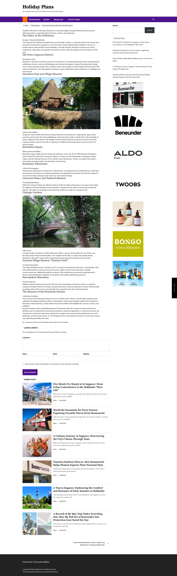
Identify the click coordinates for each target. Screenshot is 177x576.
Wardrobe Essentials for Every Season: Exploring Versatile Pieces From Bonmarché (79, 411)
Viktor (55, 400)
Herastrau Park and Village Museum (43, 322)
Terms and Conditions (41, 562)
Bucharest (29, 322)
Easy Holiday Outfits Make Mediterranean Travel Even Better (133, 59)
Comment (27, 338)
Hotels (46, 19)
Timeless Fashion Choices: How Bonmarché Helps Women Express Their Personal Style (78, 463)
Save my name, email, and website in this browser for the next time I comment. (52, 364)
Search (115, 25)
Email (55, 354)
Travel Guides (74, 19)
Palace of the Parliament (61, 322)
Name (25, 354)
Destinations (34, 19)
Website (86, 354)
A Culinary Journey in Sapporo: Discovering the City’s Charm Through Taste (78, 437)
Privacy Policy (27, 562)
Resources (58, 19)
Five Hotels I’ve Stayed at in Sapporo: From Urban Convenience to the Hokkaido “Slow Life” (78, 387)
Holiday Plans (38, 7)
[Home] (25, 19)
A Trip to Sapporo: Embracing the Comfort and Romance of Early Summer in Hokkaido (78, 489)
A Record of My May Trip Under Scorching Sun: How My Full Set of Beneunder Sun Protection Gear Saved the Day (77, 517)
